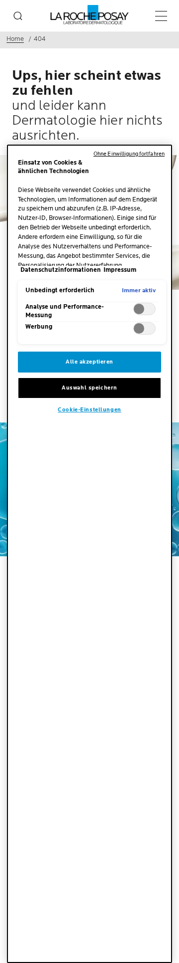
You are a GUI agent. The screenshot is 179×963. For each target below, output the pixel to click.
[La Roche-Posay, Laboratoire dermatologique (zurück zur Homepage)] (90, 15)
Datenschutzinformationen (60, 270)
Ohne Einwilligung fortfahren (129, 154)
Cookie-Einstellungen (89, 409)
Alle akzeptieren (89, 362)
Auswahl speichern (89, 388)
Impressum (119, 270)
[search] (18, 16)
